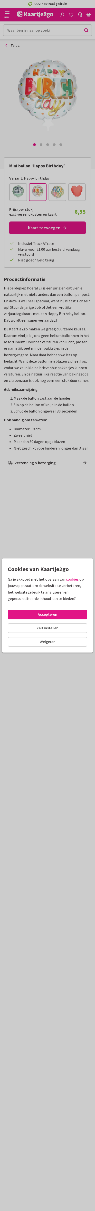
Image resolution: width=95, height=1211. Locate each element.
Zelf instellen (47, 627)
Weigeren (48, 641)
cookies (72, 579)
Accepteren (47, 614)
